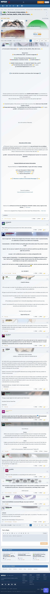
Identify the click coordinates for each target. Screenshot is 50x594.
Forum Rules (31, 579)
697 (37, 40)
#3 (2, 273)
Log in (46, 2)
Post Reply (43, 543)
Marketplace (24, 580)
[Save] (46, 12)
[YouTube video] (26, 533)
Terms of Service (31, 581)
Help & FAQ (31, 584)
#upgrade (35, 569)
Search (23, 582)
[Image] (21, 533)
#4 (2, 316)
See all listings (45, 18)
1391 (42, 40)
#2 (2, 229)
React (46, 451)
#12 (6, 476)
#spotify (30, 569)
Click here (28, 207)
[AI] (18, 6)
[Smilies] (28, 533)
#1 (2, 218)
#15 (2, 521)
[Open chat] (7, 6)
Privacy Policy (32, 577)
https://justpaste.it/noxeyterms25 (25, 192)
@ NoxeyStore (27, 171)
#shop (25, 569)
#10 (2, 451)
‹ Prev (26, 40)
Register (41, 2)
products (6, 215)
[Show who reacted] (47, 218)
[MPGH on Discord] (2, 584)
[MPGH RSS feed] (15, 584)
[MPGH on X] (5, 584)
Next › (46, 40)
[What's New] (10, 6)
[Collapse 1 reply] (3, 473)
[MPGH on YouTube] (8, 584)
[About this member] (47, 46)
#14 (2, 503)
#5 (2, 331)
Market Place (11, 9)
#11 (2, 465)
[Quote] (12, 533)
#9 (2, 419)
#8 (2, 406)
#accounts (5, 569)
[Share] (46, 15)
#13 (2, 492)
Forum (5, 9)
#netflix (15, 569)
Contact (45, 579)
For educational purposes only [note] (29, 591)
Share (39, 218)
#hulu (10, 569)
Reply (34, 218)
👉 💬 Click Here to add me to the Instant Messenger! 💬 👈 (25, 178)
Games (23, 579)
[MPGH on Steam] (12, 584)
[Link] (19, 533)
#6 (2, 345)
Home (2, 9)
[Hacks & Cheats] (14, 6)
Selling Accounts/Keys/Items (20, 9)
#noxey (20, 569)
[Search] (23, 2)
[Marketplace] (22, 6)
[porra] (9, 2)
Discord (45, 577)
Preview (44, 533)
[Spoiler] (23, 533)
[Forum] (3, 6)
